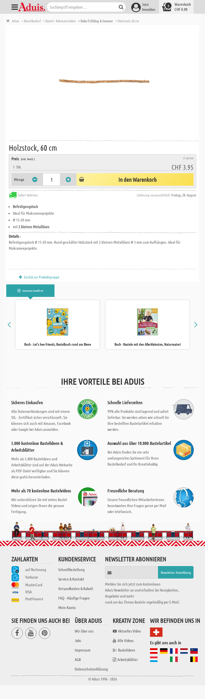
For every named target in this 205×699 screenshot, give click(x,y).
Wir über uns (84, 631)
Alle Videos (126, 640)
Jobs (78, 640)
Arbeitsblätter (128, 659)
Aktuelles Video (129, 631)
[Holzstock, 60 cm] (104, 81)
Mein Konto (67, 607)
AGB (78, 659)
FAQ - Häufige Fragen (74, 598)
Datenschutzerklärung (91, 669)
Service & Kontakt (71, 579)
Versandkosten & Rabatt (75, 588)
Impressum (82, 650)
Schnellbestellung (71, 569)
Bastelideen (126, 650)
